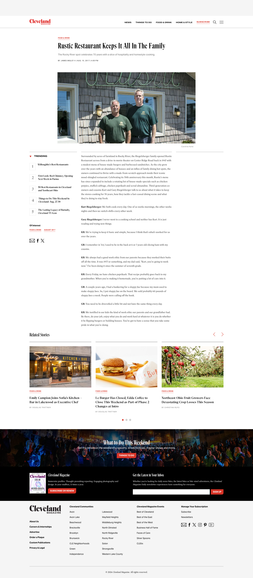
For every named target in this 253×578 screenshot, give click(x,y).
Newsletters (187, 517)
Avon (72, 511)
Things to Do (144, 22)
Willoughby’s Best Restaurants (53, 164)
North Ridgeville (110, 533)
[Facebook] (189, 525)
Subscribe (203, 22)
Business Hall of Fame (147, 527)
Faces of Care (143, 533)
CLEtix (140, 543)
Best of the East (144, 517)
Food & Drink (164, 22)
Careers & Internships (41, 526)
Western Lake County (112, 554)
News (128, 22)
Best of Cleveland (145, 511)
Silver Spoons (143, 538)
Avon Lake (75, 517)
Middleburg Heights (111, 522)
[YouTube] (211, 525)
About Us (34, 521)
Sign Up (217, 491)
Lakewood (107, 511)
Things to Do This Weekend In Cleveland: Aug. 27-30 (53, 200)
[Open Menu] (221, 23)
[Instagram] (200, 525)
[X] (194, 525)
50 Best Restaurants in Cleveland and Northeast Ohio (54, 189)
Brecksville (75, 527)
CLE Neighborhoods (79, 543)
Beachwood (75, 522)
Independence (77, 554)
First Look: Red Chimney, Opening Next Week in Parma (55, 177)
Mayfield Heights (110, 517)
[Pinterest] (205, 525)
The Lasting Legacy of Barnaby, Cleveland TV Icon (54, 211)
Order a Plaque (37, 537)
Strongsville (108, 548)
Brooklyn (74, 533)
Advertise (34, 532)
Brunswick (74, 538)
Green (72, 548)
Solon (105, 543)
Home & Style (184, 22)
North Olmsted (109, 527)
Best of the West (145, 522)
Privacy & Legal (37, 547)
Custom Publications (40, 542)
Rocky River (107, 538)
